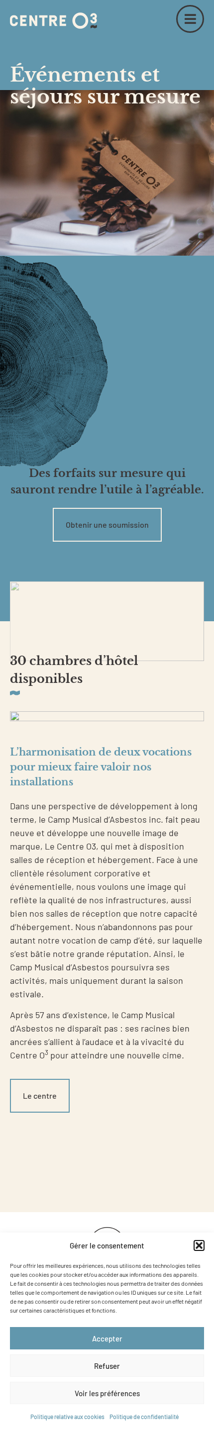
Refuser (107, 1365)
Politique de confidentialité (144, 1416)
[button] (199, 1245)
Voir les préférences (107, 1393)
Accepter (107, 1338)
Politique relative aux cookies (67, 1416)
